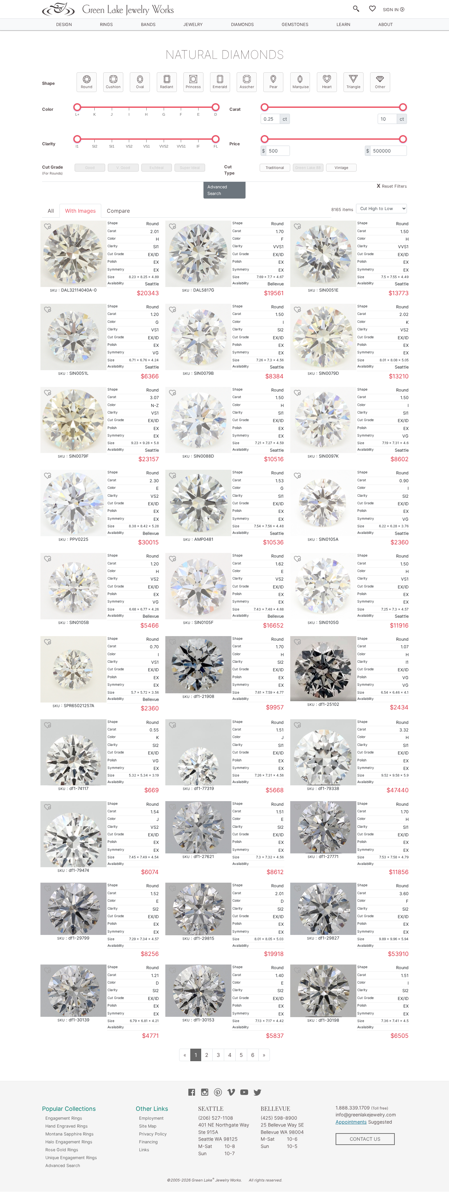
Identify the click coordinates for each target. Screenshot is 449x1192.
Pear (273, 86)
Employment (151, 1118)
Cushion (113, 86)
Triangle (353, 86)
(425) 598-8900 (279, 1118)
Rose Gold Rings (61, 1149)
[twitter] (257, 1093)
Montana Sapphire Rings (69, 1134)
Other (380, 86)
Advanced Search (62, 1165)
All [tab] (51, 210)
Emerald (220, 86)
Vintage (341, 167)
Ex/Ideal (157, 167)
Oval (140, 86)
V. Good (123, 167)
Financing (148, 1141)
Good (90, 167)
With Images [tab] (80, 210)
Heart (327, 86)
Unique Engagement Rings (71, 1157)
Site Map (147, 1126)
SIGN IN (391, 9)
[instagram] (204, 1093)
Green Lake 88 (308, 167)
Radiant (166, 86)
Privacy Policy (153, 1134)
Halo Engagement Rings (68, 1141)
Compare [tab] (118, 210)
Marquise (301, 86)
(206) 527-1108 (215, 1118)
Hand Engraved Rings (66, 1126)
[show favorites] (372, 10)
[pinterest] (218, 1093)
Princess (193, 86)
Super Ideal (190, 167)
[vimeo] (231, 1093)
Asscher (247, 86)
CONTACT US (365, 1139)
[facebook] (191, 1093)
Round (86, 86)
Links (144, 1149)
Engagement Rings (63, 1118)
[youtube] (244, 1093)
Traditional (275, 167)
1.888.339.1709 (353, 1107)
